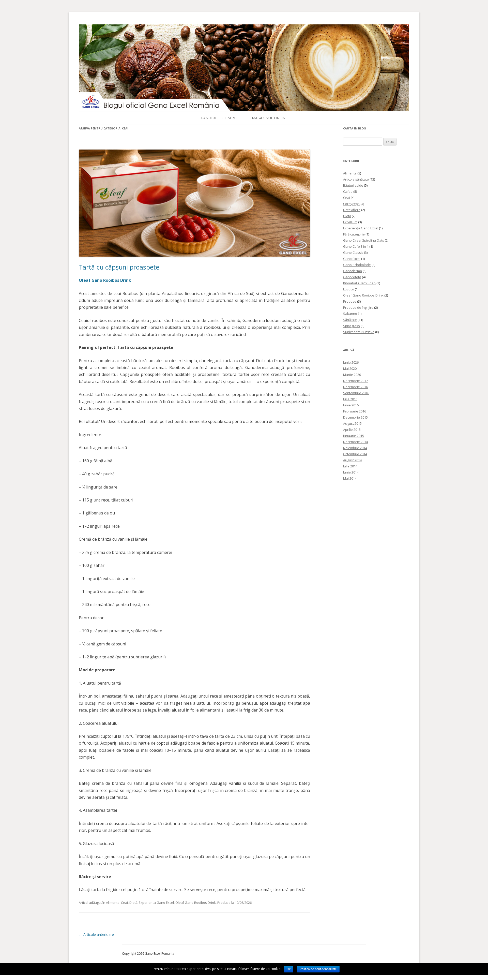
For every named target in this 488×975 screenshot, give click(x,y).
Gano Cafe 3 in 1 (356, 246)
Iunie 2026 (351, 362)
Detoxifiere (351, 210)
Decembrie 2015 (355, 417)
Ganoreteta (352, 277)
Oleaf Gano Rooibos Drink (195, 902)
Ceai (124, 902)
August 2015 (352, 423)
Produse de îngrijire (358, 307)
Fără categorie (354, 234)
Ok (289, 969)
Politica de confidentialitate (318, 969)
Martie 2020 (352, 374)
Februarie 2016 (354, 411)
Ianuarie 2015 (353, 435)
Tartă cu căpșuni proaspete (119, 267)
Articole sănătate (356, 179)
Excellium (350, 222)
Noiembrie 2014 (355, 448)
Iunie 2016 (351, 405)
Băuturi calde (353, 185)
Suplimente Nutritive (358, 332)
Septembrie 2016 (356, 393)
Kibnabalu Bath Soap (359, 283)
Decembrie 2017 (355, 380)
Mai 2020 (350, 368)
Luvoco (348, 289)
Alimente (112, 902)
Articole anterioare (96, 934)
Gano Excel (351, 258)
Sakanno (350, 313)
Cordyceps (351, 203)
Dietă (133, 902)
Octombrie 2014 (355, 454)
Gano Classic (353, 252)
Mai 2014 (350, 478)
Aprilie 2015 (352, 429)
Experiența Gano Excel (156, 902)
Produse (224, 902)
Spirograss (351, 325)
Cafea (348, 191)
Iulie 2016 (350, 399)
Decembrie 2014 (355, 441)
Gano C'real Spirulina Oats (363, 240)
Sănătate (350, 319)
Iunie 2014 (351, 472)
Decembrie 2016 (355, 387)
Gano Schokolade (357, 264)
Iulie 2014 (350, 466)
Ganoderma (352, 271)
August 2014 (352, 460)
